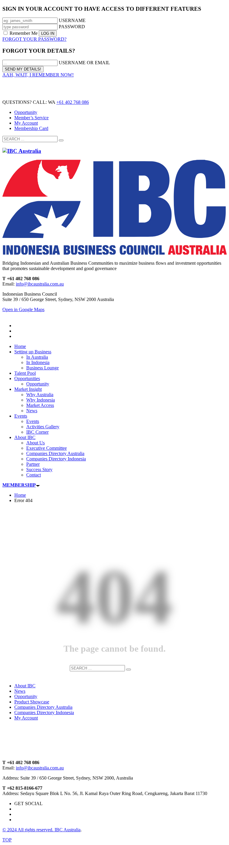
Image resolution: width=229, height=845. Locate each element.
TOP (7, 839)
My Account (26, 123)
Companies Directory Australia (43, 707)
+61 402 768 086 (72, 102)
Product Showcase (31, 701)
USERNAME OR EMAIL (84, 62)
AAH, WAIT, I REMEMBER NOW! (38, 74)
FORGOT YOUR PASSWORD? (34, 39)
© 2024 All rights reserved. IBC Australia (41, 829)
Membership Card (31, 128)
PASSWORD (72, 26)
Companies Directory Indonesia (44, 712)
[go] (61, 140)
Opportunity (25, 112)
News (19, 691)
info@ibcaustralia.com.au (40, 283)
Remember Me (23, 33)
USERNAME (72, 20)
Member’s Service (31, 117)
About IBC (24, 685)
